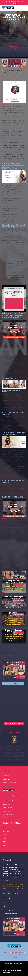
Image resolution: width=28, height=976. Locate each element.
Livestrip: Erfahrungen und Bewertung (14, 597)
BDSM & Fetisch (10, 709)
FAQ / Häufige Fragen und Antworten (12, 910)
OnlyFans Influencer (8, 804)
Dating (7, 714)
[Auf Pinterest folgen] (10, 790)
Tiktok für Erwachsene (8, 818)
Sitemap (14, 955)
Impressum (6, 952)
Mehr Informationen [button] (14, 297)
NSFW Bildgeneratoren (8, 814)
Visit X (20, 147)
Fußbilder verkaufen (7, 807)
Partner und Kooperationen (10, 913)
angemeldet (10, 655)
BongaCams (6, 831)
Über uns (5, 903)
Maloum (5, 838)
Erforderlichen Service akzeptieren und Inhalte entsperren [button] (14, 305)
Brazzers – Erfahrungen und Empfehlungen (14, 631)
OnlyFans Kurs (6, 779)
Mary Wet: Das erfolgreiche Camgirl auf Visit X (14, 582)
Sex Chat (8, 687)
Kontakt (5, 906)
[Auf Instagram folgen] (4, 790)
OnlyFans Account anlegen (9, 782)
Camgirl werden (6, 775)
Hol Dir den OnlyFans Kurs (14, 723)
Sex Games (9, 700)
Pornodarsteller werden (8, 800)
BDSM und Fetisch (18, 584)
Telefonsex (9, 718)
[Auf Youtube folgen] (7, 790)
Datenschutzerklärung (17, 952)
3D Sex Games (6, 811)
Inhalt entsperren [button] (14, 300)
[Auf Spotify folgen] (13, 790)
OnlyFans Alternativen (8, 786)
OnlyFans (17, 152)
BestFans (5, 835)
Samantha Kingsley (14, 46)
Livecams (14, 48)
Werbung (8, 955)
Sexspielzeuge (9, 696)
